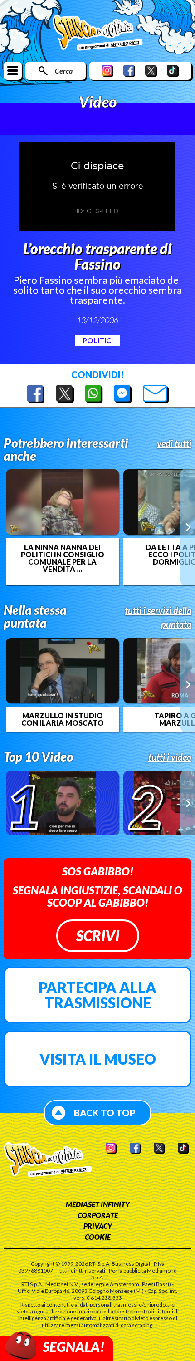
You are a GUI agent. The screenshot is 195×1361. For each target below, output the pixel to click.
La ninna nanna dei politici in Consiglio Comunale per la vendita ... (62, 558)
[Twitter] (151, 70)
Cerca (64, 70)
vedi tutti (174, 443)
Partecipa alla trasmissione (97, 995)
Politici (98, 340)
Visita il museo (97, 1059)
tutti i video (169, 757)
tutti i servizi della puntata (158, 617)
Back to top (105, 1112)
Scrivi (97, 935)
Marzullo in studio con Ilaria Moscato (62, 719)
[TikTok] (173, 70)
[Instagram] (107, 70)
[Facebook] (129, 70)
